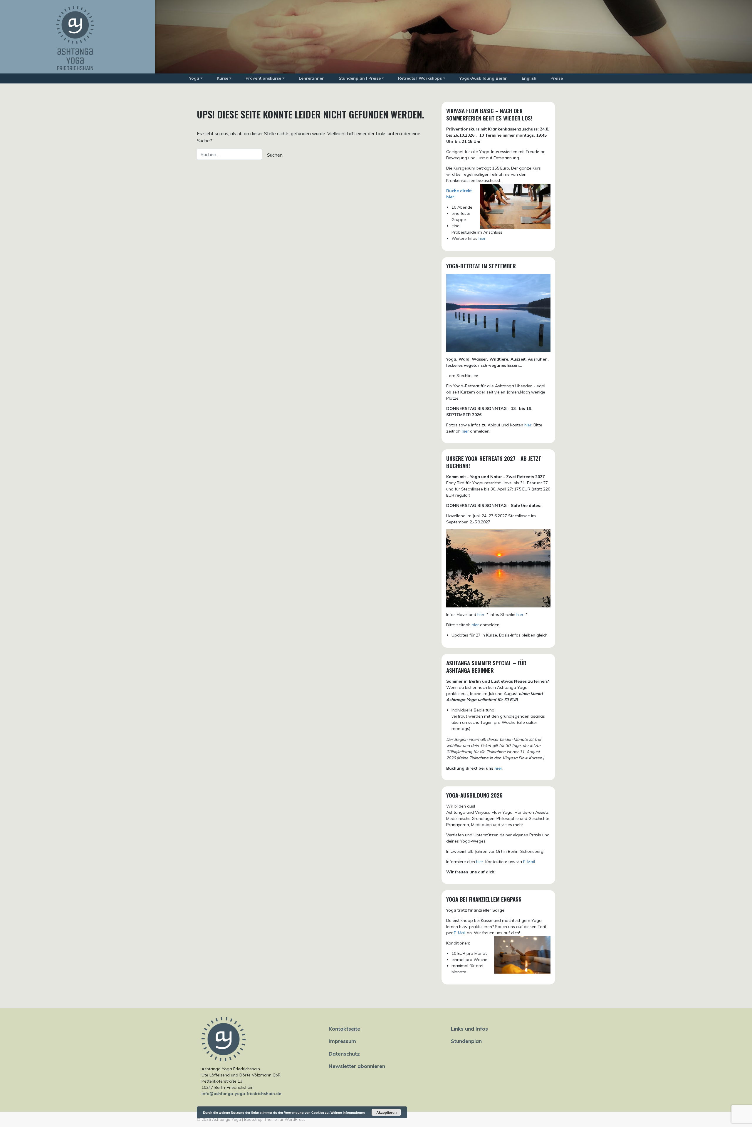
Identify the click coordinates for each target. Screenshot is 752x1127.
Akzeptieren (386, 1112)
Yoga (194, 78)
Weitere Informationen (347, 1112)
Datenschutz (344, 1053)
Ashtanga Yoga (226, 1119)
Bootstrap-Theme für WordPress (275, 1119)
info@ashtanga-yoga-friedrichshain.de (241, 1093)
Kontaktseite (344, 1028)
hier (482, 238)
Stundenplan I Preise (360, 78)
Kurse (222, 78)
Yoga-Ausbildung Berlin (483, 78)
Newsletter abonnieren (357, 1066)
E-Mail (460, 932)
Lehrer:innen (312, 78)
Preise (556, 78)
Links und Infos (469, 1028)
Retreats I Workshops (420, 78)
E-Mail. (529, 861)
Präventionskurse (263, 78)
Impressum (342, 1041)
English (529, 78)
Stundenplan (466, 1041)
